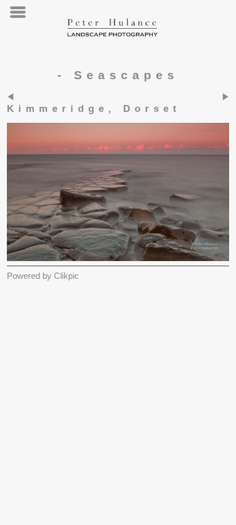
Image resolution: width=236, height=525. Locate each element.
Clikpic (66, 276)
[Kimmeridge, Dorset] (118, 192)
